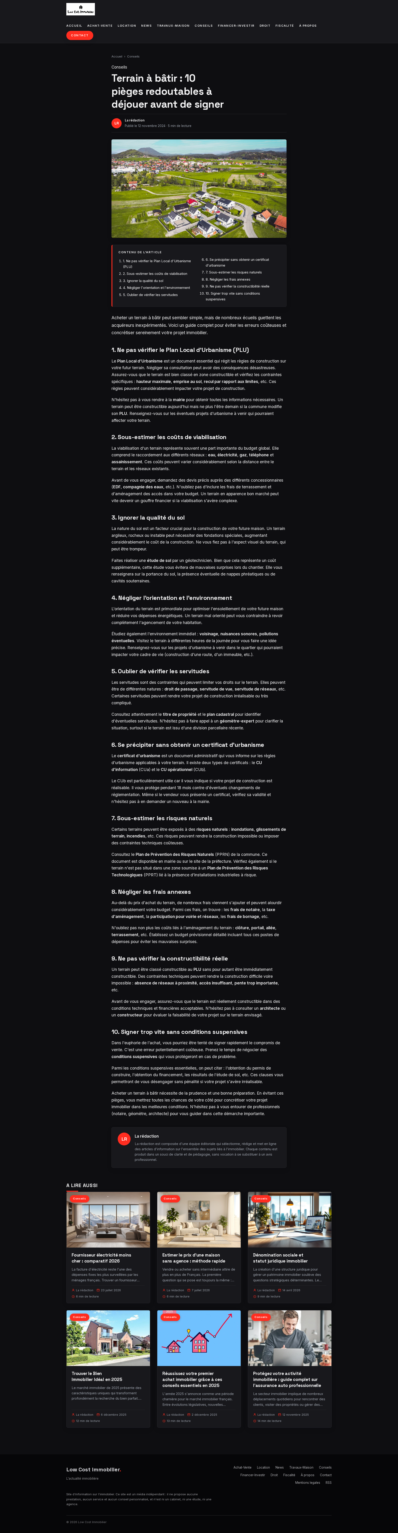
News (146, 25)
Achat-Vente (100, 25)
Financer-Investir (236, 25)
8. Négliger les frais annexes (228, 279)
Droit (265, 25)
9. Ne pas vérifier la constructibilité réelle (237, 286)
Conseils (204, 25)
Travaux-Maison (173, 25)
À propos (308, 25)
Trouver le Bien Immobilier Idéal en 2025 (97, 1376)
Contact (80, 35)
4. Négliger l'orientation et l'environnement (156, 288)
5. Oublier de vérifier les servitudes (150, 295)
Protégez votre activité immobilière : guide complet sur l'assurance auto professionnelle (287, 1379)
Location (127, 25)
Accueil (74, 25)
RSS (329, 1482)
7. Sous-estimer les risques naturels (234, 272)
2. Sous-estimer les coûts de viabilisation (155, 274)
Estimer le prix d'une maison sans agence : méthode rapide (193, 1258)
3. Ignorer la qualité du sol (143, 281)
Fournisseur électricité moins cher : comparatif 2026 (101, 1258)
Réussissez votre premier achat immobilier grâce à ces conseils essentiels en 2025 (192, 1379)
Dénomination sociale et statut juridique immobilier (280, 1258)
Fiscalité (284, 25)
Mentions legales (307, 1482)
